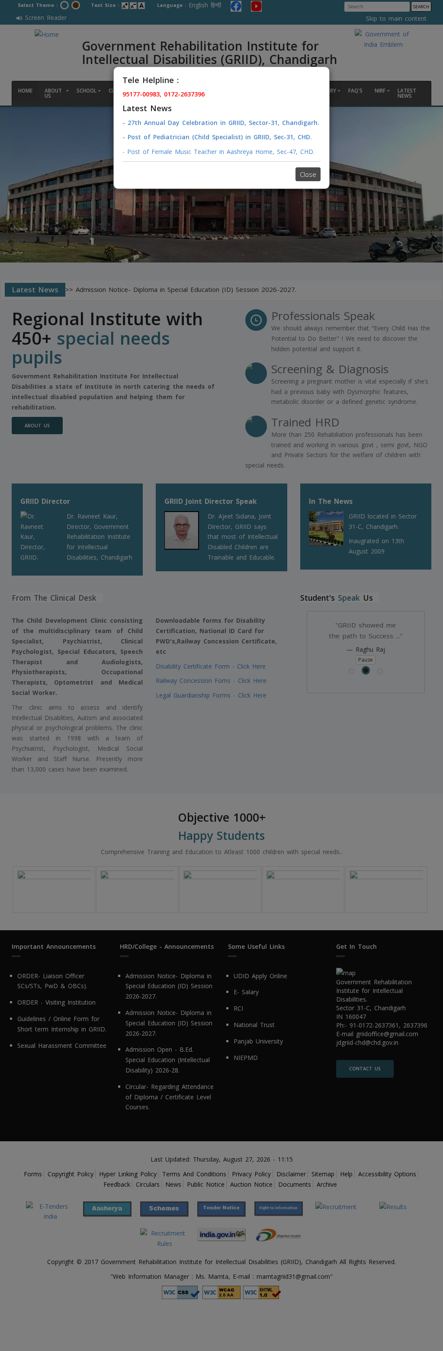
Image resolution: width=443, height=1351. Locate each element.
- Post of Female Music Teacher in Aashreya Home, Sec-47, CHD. (218, 151)
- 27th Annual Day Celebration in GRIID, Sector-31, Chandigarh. (220, 122)
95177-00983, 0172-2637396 (163, 94)
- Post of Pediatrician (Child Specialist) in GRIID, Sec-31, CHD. (217, 137)
